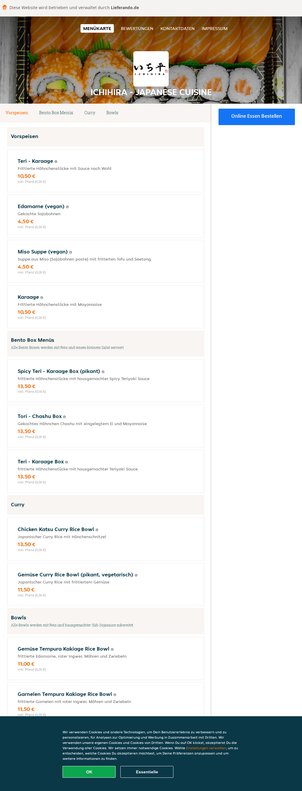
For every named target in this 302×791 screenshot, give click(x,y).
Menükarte (97, 28)
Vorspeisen (17, 112)
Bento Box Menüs (56, 112)
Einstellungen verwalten (206, 748)
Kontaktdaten (177, 28)
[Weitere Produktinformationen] (56, 162)
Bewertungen (137, 28)
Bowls (112, 112)
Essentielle (147, 772)
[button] (202, 113)
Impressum (215, 28)
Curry (89, 112)
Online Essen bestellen (256, 116)
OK (89, 772)
